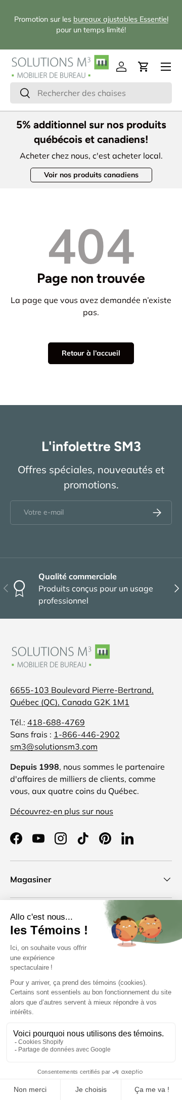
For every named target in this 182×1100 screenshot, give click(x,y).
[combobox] (91, 93)
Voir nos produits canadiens (91, 174)
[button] (143, 67)
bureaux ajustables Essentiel (120, 19)
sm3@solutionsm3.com (54, 746)
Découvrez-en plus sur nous (61, 811)
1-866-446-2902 (87, 734)
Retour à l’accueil (91, 353)
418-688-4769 (56, 722)
